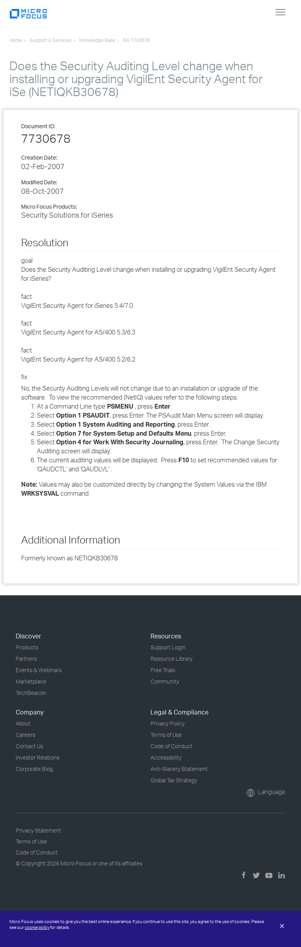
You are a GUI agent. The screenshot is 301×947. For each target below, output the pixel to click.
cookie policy (37, 927)
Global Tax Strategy (173, 780)
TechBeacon (31, 692)
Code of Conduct (171, 746)
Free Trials (162, 670)
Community (164, 681)
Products (27, 647)
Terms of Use (166, 734)
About (23, 723)
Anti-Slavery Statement (179, 768)
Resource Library (171, 658)
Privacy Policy (167, 723)
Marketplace (31, 681)
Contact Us (29, 746)
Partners (26, 658)
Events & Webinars (39, 670)
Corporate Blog (34, 768)
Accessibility (165, 757)
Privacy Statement (38, 830)
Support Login (167, 647)
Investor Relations (38, 757)
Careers (25, 734)
